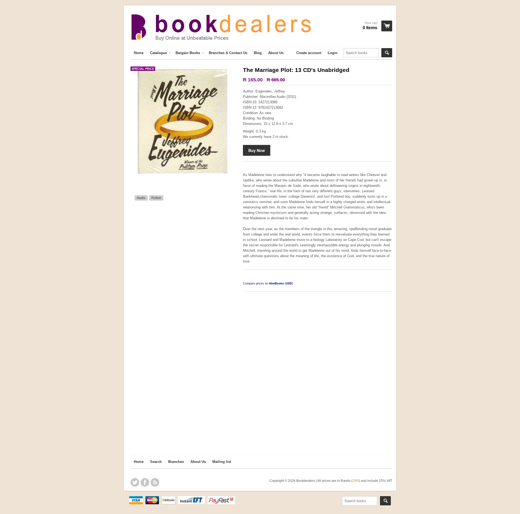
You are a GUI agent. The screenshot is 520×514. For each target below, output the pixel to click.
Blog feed (155, 482)
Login (332, 53)
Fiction (156, 198)
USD (289, 283)
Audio (141, 198)
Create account (308, 53)
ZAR (355, 480)
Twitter (135, 482)
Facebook (145, 482)
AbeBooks (276, 283)
